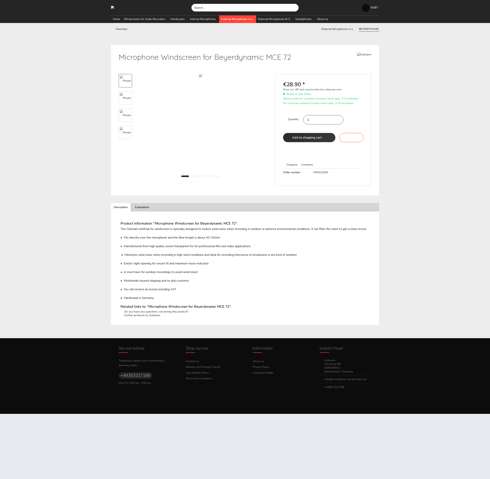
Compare (291, 165)
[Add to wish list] (351, 137)
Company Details (263, 373)
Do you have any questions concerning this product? (156, 311)
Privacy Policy (261, 367)
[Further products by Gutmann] (364, 59)
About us (258, 361)
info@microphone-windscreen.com (345, 379)
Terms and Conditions (199, 378)
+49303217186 (135, 375)
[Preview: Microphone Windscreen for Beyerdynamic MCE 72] (125, 80)
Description (121, 207)
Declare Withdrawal (245, 468)
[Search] (294, 7)
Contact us (192, 361)
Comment (307, 165)
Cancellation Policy (197, 373)
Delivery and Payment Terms (203, 367)
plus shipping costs (331, 89)
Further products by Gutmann (142, 315)
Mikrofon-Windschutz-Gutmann (261, 473)
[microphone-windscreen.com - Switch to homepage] (151, 8)
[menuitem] (245, 7)
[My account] (356, 7)
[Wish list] (346, 7)
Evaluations (142, 207)
